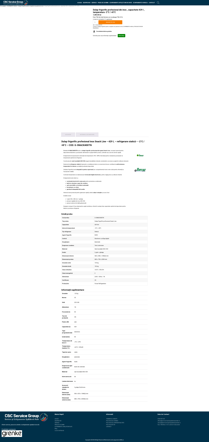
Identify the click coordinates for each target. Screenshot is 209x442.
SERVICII (94, 2)
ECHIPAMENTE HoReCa (12, 6)
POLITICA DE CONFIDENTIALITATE (115, 422)
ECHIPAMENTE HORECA (140, 2)
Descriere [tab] (68, 134)
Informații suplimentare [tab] (87, 134)
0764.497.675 (161, 419)
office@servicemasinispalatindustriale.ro (169, 420)
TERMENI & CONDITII (111, 419)
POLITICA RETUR (110, 424)
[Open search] (158, 2)
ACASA (79, 2)
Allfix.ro (122, 440)
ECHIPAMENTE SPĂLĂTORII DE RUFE (121, 2)
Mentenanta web (108, 440)
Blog (56, 428)
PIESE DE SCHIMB (103, 2)
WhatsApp (121, 35)
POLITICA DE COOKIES (112, 420)
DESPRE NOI (86, 2)
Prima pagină (3, 6)
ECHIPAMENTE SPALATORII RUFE (63, 426)
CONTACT (152, 2)
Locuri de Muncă (59, 430)
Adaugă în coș (110, 22)
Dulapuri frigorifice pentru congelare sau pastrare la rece (30, 6)
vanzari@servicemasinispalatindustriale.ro (169, 422)
